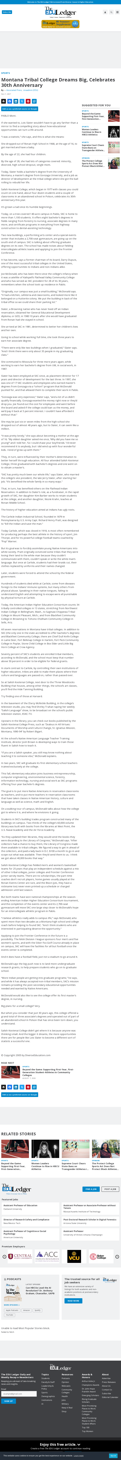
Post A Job (110, 1189)
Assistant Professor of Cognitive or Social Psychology (25, 1232)
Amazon (26, 1310)
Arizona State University (74, 1223)
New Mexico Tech (12, 1223)
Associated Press (14, 90)
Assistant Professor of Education (20, 1205)
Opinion (86, 158)
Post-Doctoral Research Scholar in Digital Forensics (89, 1219)
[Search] (111, 12)
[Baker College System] (47, 1256)
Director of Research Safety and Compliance (26, 1219)
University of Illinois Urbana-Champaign (82, 1234)
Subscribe (7, 12)
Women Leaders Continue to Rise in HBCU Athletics (91, 132)
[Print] (3, 101)
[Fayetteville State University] (74, 1256)
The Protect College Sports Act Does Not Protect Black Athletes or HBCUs (93, 163)
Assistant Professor (73, 1231)
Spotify (37, 1310)
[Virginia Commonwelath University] (20, 1256)
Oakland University (13, 1209)
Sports (5, 73)
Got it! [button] (113, 1456)
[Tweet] (22, 101)
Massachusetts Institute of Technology (81, 1211)
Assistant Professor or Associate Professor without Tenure (89, 1206)
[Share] (9, 101)
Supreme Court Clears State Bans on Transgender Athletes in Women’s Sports (93, 148)
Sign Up (8, 1401)
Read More (73, 1301)
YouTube (9, 1315)
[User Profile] (105, 12)
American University (13, 1237)
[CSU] (101, 1256)
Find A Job (91, 1189)
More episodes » (12, 1305)
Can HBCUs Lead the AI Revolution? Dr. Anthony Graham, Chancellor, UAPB (40, 1290)
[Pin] (28, 101)
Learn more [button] (79, 1456)
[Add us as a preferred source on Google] (34, 101)
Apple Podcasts (12, 1310)
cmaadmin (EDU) (30, 90)
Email (3, 1389)
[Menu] (117, 12)
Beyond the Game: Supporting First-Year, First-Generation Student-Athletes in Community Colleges (48, 1072)
